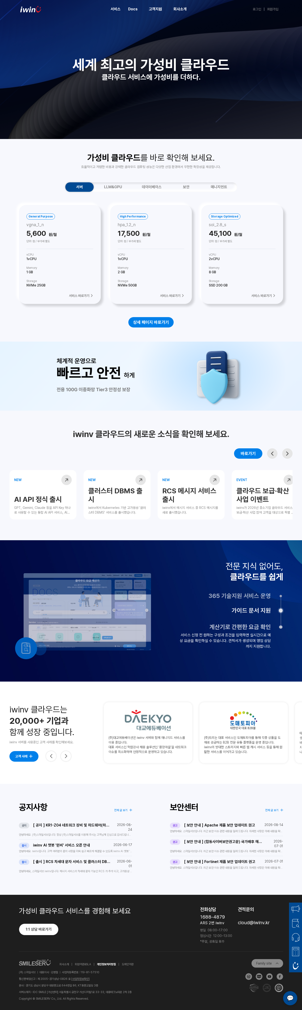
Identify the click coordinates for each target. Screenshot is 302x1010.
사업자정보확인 (80, 979)
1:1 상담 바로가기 (39, 929)
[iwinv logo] (30, 9)
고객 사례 (21, 756)
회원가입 (272, 9)
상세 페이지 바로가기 (151, 322)
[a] (66, 480)
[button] (272, 453)
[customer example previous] (51, 756)
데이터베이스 (152, 187)
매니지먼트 (219, 187)
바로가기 (248, 453)
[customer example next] (66, 756)
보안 (186, 187)
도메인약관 (128, 964)
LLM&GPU (113, 187)
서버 (79, 187)
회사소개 (64, 964)
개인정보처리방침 (106, 964)
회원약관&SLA (83, 964)
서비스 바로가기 (79, 296)
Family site (264, 963)
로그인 (257, 9)
